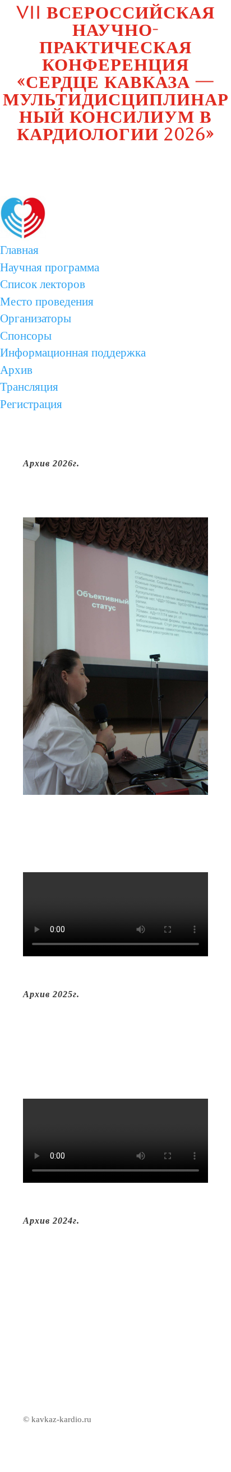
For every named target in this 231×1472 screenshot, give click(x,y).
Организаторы (35, 318)
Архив (16, 370)
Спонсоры (26, 335)
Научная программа (49, 267)
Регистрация (31, 404)
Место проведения (47, 301)
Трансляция (29, 387)
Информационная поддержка (73, 352)
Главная (19, 250)
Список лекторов (42, 284)
